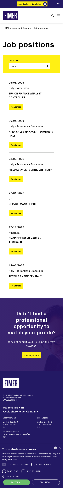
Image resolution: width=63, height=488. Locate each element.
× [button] (60, 448)
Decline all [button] (46, 482)
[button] (31, 476)
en (57, 3)
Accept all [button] (16, 482)
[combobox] (55, 447)
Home (6, 27)
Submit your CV (31, 355)
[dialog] (31, 466)
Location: (14, 60)
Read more (16, 106)
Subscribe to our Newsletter (29, 4)
